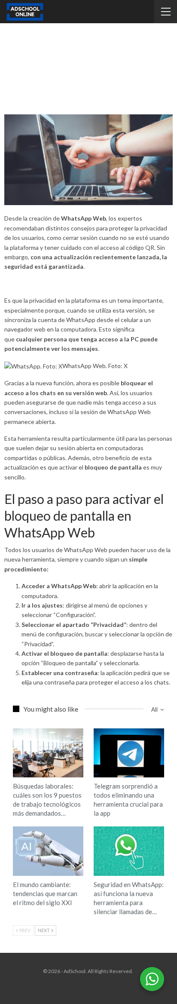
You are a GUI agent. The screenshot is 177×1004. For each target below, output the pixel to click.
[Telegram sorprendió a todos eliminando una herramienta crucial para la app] (129, 753)
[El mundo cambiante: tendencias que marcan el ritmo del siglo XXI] (48, 851)
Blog (16, 729)
